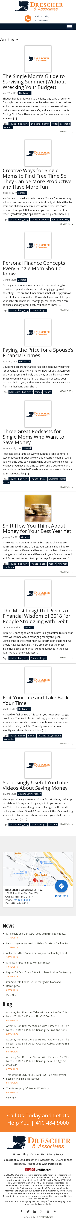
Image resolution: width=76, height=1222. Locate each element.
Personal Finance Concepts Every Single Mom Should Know (34, 268)
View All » (11, 995)
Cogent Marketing (44, 1216)
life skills (41, 735)
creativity (35, 219)
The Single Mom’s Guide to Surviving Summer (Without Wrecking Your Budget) (34, 81)
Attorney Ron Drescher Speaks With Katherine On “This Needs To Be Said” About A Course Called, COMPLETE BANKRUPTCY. (37, 1043)
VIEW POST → (66, 132)
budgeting (23, 123)
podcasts (53, 478)
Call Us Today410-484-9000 (42, 18)
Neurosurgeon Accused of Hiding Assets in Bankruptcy (37, 943)
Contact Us (37, 1154)
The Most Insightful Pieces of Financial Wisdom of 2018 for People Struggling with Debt (36, 616)
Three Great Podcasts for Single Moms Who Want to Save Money (33, 437)
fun (53, 219)
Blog (25, 1154)
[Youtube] (48, 1211)
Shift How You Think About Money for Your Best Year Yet (37, 528)
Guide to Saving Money (29, 793)
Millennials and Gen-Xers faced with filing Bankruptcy (36, 933)
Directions (61, 895)
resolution (9, 567)
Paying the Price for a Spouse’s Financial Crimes (38, 352)
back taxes (14, 391)
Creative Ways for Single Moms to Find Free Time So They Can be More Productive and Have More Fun (37, 178)
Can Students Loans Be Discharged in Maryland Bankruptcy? (33, 984)
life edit (31, 735)
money (52, 563)
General (22, 192)
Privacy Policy (54, 1154)
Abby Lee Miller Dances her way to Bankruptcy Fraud (36, 953)
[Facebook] (21, 1211)
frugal (55, 123)
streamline (9, 739)
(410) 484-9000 (22, 900)
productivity (63, 219)
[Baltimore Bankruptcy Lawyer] (38, 6)
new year (62, 563)
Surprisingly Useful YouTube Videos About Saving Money (35, 785)
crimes (38, 391)
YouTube (52, 824)
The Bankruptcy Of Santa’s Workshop (27, 1088)
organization (54, 735)
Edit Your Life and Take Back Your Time (35, 700)
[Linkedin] (34, 1211)
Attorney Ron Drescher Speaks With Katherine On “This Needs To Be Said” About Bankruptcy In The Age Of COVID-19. (37, 1061)
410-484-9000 (52, 1122)
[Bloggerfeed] (54, 1211)
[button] (69, 26)
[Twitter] (28, 1211)
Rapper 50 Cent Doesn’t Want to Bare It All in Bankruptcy (38, 972)
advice (12, 123)
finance (45, 123)
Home (16, 1154)
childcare (35, 123)
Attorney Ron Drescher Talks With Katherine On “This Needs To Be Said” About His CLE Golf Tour (36, 1014)
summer (8, 127)
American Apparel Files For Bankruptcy (28, 962)
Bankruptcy (25, 93)
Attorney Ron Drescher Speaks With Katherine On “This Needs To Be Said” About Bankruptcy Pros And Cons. (37, 1027)
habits (43, 563)
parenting (65, 123)
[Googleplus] (41, 1211)
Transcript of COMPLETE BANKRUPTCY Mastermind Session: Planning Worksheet (36, 1076)
